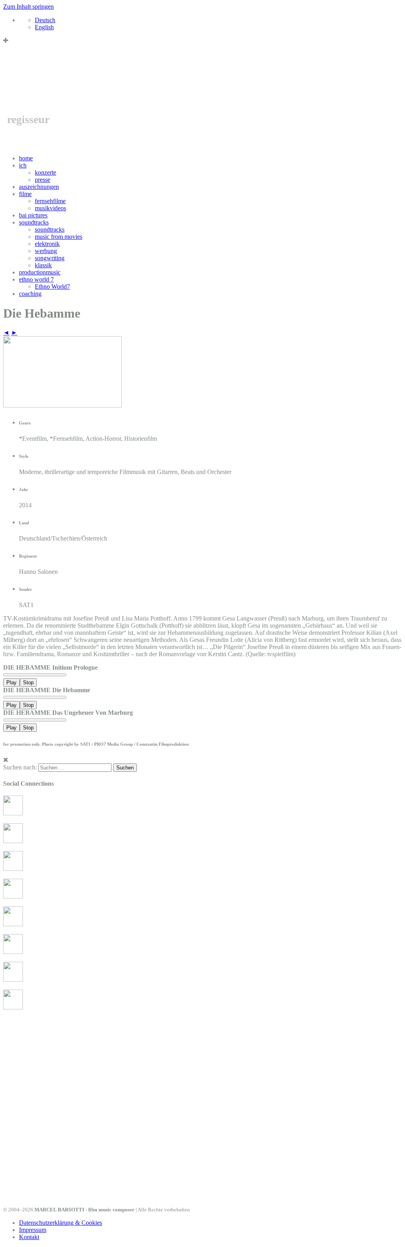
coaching (30, 293)
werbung (46, 250)
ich (22, 165)
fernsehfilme (50, 201)
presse (42, 179)
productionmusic (40, 272)
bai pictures (33, 215)
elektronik (47, 243)
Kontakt (29, 1237)
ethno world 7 (36, 279)
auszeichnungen (39, 186)
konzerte (45, 172)
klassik (43, 265)
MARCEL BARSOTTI (127, 82)
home (26, 158)
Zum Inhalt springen (28, 6)
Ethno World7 (52, 286)
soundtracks (34, 222)
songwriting (49, 258)
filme (25, 193)
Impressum (32, 1229)
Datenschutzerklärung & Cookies (60, 1222)
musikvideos (50, 208)
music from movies (58, 236)
